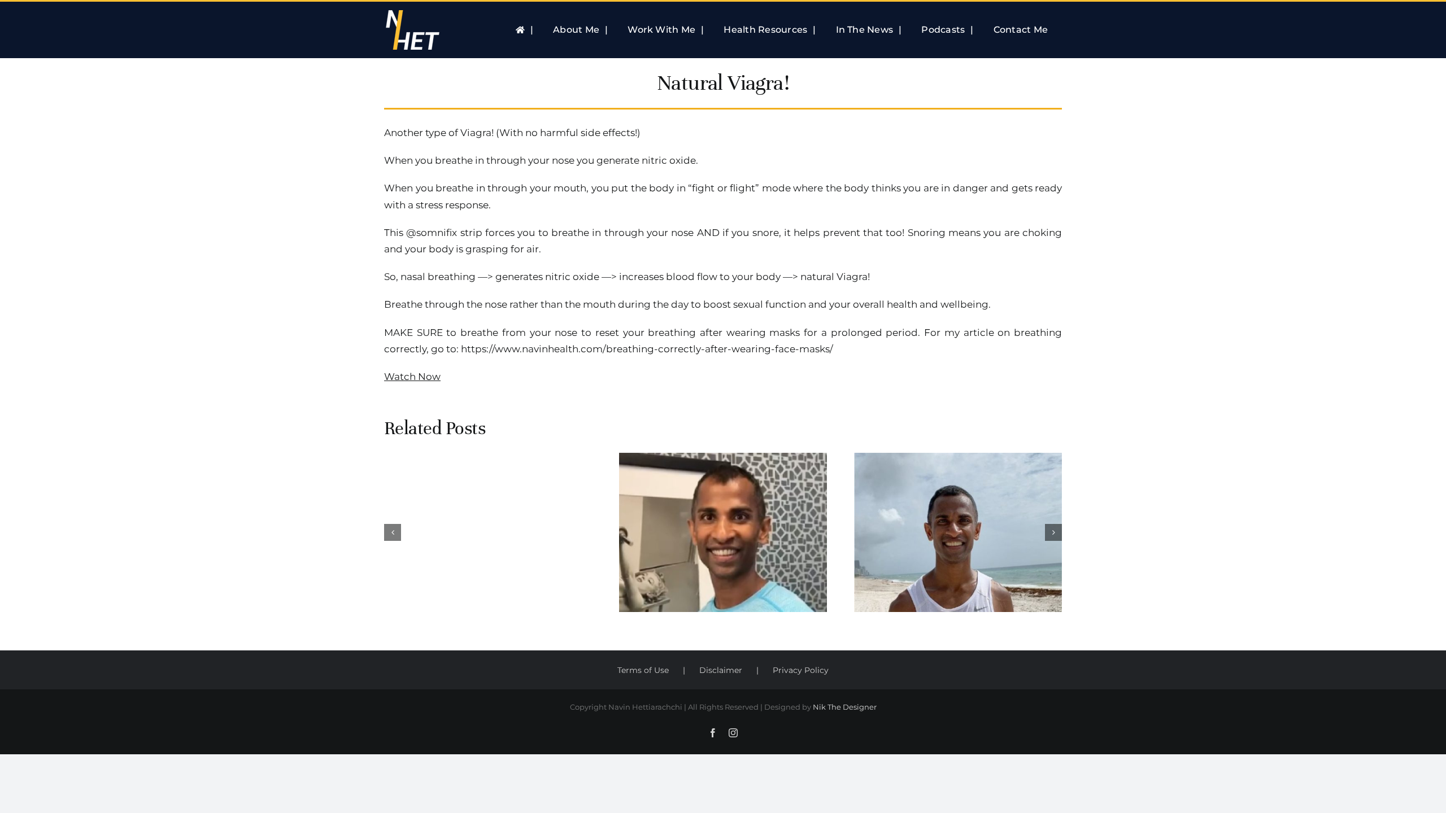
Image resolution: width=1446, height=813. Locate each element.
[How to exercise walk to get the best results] (958, 532)
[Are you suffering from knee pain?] (723, 532)
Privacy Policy (801, 670)
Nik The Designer (845, 706)
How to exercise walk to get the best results (958, 507)
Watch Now (412, 376)
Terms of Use (643, 670)
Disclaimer (720, 670)
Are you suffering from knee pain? (723, 507)
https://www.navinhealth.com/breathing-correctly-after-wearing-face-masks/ (647, 349)
